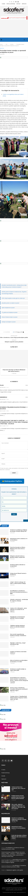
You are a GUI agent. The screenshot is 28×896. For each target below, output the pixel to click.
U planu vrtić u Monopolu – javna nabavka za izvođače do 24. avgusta (18, 609)
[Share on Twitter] (17, 332)
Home (1, 44)
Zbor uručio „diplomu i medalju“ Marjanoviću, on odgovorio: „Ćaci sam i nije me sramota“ (18, 806)
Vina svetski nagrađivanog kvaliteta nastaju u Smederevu (18, 635)
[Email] (18, 1)
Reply (27, 385)
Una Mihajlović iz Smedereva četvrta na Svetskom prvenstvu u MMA (18, 592)
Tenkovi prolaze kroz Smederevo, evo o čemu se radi (18, 788)
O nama (3, 3)
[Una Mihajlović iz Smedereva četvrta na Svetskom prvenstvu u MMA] (4, 593)
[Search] (26, 40)
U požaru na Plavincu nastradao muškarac (18, 652)
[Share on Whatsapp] (20, 332)
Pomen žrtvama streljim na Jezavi (9, 317)
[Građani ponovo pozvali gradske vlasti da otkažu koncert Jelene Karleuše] (5, 798)
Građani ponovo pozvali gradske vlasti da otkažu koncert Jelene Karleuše (17, 797)
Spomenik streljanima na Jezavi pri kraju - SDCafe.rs (13, 408)
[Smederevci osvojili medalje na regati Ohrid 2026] (4, 671)
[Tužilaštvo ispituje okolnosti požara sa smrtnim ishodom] (4, 628)
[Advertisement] (14, 29)
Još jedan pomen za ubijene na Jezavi (10, 303)
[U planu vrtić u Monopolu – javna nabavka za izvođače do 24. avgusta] (4, 610)
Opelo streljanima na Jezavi (8, 307)
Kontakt (18, 3)
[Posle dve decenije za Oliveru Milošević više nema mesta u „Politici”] (14, 359)
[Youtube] (15, 1)
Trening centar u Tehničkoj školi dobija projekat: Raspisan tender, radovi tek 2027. (18, 698)
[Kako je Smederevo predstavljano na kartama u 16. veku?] (4, 662)
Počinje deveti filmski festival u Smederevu (18, 574)
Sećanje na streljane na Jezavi (9, 321)
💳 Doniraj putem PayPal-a (12, 481)
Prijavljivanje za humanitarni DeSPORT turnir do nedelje (17, 617)
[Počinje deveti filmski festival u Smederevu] (4, 575)
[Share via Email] (23, 332)
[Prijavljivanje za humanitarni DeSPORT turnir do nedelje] (4, 619)
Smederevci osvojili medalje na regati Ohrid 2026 (18, 669)
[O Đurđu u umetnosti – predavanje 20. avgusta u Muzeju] (4, 601)
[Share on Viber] (21, 332)
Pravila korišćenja (11, 3)
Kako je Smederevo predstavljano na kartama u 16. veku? (18, 661)
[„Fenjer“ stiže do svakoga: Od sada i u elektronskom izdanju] (4, 584)
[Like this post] (14, 332)
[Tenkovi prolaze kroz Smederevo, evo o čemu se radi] (5, 789)
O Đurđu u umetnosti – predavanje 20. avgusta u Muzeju (19, 600)
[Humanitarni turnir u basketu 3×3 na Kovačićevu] (4, 541)
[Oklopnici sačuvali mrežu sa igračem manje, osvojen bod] (4, 558)
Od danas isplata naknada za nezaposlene (17, 565)
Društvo (12, 44)
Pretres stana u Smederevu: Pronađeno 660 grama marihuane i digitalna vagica (19, 689)
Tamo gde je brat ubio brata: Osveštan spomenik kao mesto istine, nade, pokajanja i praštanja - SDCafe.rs (14, 422)
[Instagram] (13, 1)
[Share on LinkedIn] (18, 332)
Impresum (24, 3)
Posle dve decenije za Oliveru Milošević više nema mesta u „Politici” (17, 549)
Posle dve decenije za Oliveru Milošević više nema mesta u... (14, 370)
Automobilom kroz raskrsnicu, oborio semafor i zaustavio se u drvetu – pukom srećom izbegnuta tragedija (19, 680)
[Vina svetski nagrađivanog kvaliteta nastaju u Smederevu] (4, 636)
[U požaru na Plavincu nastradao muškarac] (4, 654)
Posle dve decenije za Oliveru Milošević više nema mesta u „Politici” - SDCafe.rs (13, 852)
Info (6, 44)
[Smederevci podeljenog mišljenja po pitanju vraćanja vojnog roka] (4, 532)
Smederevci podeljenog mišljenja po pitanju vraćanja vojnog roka (18, 530)
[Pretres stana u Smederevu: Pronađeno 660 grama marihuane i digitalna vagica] (4, 690)
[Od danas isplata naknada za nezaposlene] (4, 567)
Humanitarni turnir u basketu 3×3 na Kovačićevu (18, 539)
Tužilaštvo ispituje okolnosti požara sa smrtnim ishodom (17, 626)
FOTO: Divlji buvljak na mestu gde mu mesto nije (13, 298)
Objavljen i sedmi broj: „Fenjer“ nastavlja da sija (18, 643)
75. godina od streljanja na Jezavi (9, 312)
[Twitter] (11, 1)
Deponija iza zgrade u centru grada (15, 870)
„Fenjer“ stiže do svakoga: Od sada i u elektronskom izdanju (18, 582)
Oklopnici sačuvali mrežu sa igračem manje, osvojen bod (17, 556)
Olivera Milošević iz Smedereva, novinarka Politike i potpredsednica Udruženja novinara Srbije (13, 855)
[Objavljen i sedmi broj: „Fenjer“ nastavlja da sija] (4, 645)
